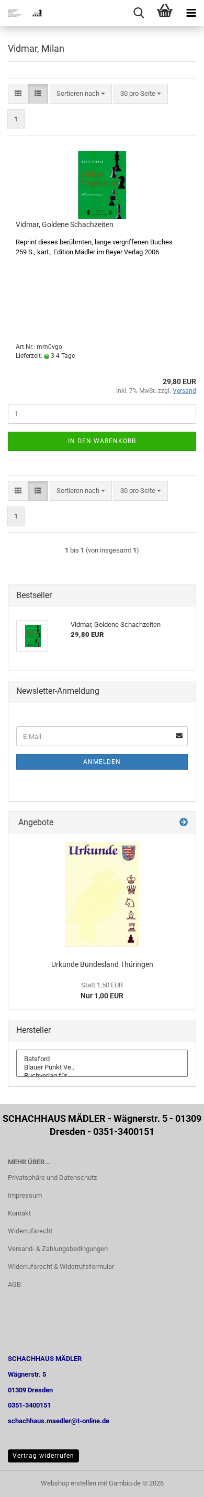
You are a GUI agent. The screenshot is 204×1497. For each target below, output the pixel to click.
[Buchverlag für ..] (102, 1076)
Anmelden (102, 762)
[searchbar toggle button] (139, 13)
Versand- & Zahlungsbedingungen (58, 1249)
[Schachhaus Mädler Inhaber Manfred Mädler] (21, 13)
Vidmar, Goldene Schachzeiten (65, 224)
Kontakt (19, 1213)
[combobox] (81, 94)
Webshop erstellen (68, 1483)
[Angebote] (183, 823)
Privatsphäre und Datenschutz (52, 1177)
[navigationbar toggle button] (191, 13)
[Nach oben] (175, 1481)
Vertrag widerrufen (43, 1455)
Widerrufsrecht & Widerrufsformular (61, 1266)
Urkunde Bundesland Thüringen (102, 964)
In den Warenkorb (102, 441)
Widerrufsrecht (30, 1231)
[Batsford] (102, 1059)
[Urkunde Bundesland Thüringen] (102, 894)
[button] (18, 94)
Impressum (25, 1195)
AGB (14, 1284)
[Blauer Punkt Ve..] (102, 1067)
